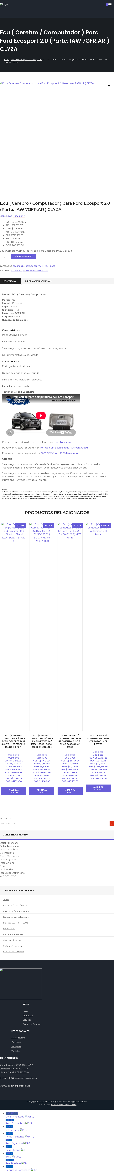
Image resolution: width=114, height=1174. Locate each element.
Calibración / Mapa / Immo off (16, 911)
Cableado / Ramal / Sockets (15, 905)
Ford (39, 60)
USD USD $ (20, 1115)
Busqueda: (5, 819)
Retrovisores (9, 928)
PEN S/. (17, 1128)
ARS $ (19, 1142)
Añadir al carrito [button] (13, 791)
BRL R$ (18, 1162)
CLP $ (17, 1148)
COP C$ (20, 1122)
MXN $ (20, 1135)
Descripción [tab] (10, 281)
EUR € (13, 1155)
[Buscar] (112, 823)
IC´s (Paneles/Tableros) (13, 952)
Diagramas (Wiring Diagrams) (16, 917)
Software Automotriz (12, 946)
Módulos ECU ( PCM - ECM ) (23, 60)
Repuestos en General (13, 934)
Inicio (6, 60)
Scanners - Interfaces (12, 940)
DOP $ (23, 1168)
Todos (6, 900)
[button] (109, 86)
